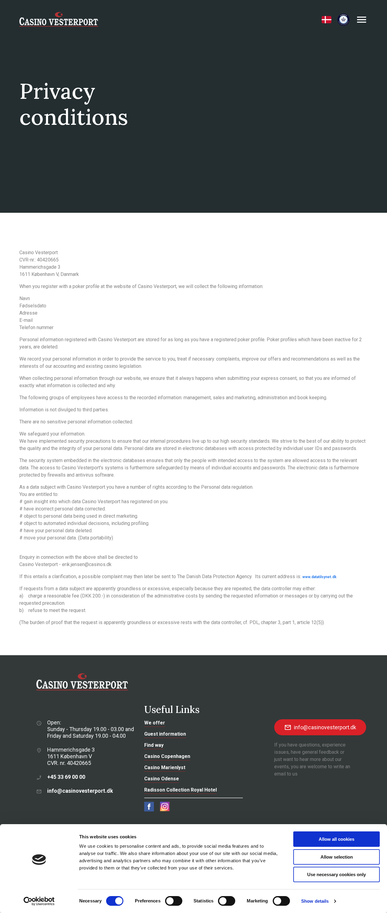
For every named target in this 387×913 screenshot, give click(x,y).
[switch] (173, 901)
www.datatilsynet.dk (319, 577)
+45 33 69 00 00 (66, 777)
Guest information (165, 734)
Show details (315, 901)
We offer (154, 723)
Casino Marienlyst (164, 767)
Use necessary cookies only (336, 874)
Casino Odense (161, 779)
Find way (154, 745)
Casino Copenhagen (167, 756)
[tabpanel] (193, 106)
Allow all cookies (336, 839)
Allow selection (336, 857)
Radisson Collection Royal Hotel (180, 790)
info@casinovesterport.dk (80, 791)
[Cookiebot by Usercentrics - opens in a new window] (39, 901)
